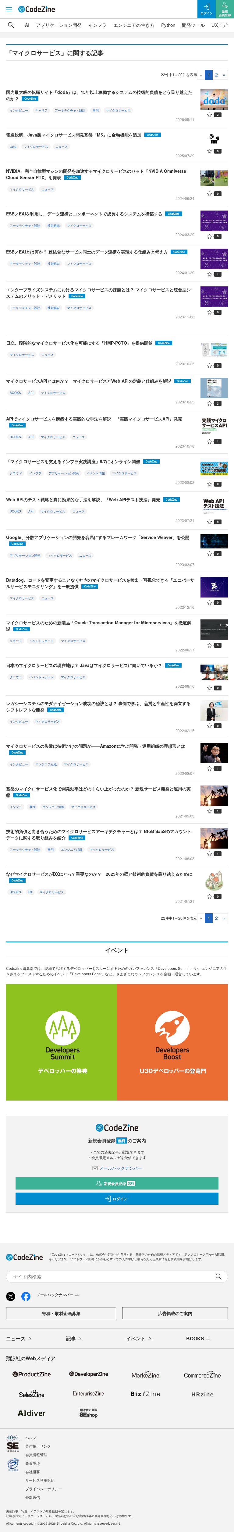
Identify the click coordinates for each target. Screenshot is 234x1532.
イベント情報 (96, 473)
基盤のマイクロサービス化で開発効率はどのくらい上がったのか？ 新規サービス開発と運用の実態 (98, 792)
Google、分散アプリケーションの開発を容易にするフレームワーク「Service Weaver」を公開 (98, 540)
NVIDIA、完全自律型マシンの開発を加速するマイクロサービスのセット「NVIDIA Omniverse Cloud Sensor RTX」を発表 (96, 174)
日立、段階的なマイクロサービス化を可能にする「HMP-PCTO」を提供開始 (88, 343)
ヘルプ (30, 1437)
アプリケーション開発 (59, 25)
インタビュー (19, 110)
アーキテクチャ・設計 (70, 110)
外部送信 (32, 1497)
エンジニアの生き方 (133, 25)
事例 (96, 110)
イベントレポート (41, 641)
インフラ (97, 25)
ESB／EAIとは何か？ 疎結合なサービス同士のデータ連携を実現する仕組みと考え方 (95, 252)
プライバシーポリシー (43, 1488)
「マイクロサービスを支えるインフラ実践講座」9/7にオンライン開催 (81, 461)
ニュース (61, 146)
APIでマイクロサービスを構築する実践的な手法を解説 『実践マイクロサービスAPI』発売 (94, 421)
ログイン (120, 1198)
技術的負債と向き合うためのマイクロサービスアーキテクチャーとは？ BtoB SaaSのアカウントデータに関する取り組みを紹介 (98, 834)
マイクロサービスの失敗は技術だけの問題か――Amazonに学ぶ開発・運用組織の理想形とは (95, 748)
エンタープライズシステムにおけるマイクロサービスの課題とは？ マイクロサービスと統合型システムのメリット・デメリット (98, 292)
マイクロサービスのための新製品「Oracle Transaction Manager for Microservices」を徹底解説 (98, 625)
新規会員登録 (119, 1183)
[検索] (11, 25)
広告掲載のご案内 (175, 1313)
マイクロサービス (118, 110)
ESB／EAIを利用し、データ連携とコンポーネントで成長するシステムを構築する (92, 214)
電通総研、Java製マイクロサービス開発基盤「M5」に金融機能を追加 (82, 135)
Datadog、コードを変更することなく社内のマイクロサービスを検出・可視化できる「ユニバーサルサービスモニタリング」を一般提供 (100, 583)
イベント (136, 1338)
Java (13, 146)
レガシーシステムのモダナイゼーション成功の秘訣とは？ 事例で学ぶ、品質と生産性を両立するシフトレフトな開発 (98, 706)
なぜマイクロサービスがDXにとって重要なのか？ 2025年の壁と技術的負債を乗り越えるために (99, 876)
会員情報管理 (36, 1454)
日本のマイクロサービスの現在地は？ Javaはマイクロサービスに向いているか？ (92, 665)
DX (30, 892)
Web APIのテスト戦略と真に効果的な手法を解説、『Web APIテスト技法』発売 (91, 499)
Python (168, 25)
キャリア (41, 110)
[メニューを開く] (9, 9)
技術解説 (54, 225)
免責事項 (32, 1463)
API (31, 393)
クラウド (16, 473)
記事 (71, 1338)
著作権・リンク (38, 1446)
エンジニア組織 (46, 764)
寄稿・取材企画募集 (61, 1313)
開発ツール (193, 25)
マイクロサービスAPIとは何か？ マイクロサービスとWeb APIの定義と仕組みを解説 (97, 381)
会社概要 (32, 1471)
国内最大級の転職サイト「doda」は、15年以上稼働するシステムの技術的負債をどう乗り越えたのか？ (99, 95)
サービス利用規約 (40, 1480)
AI (27, 25)
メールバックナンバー (120, 1168)
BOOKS (15, 393)
